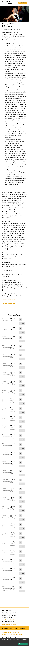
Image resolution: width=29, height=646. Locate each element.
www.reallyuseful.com (9, 299)
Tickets (22, 323)
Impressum (5, 634)
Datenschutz (16, 632)
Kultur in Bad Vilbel (8, 3)
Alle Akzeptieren (23, 643)
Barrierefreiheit (7, 632)
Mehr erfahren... (5, 643)
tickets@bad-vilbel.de (9, 624)
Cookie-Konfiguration (16, 634)
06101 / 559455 (9, 619)
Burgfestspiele (7, 628)
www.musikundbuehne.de (10, 303)
